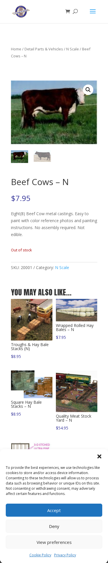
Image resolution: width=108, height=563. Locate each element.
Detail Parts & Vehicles (43, 49)
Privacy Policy (65, 555)
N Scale (72, 49)
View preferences (54, 542)
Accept (54, 510)
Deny (54, 526)
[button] (99, 456)
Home (16, 49)
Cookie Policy (40, 555)
